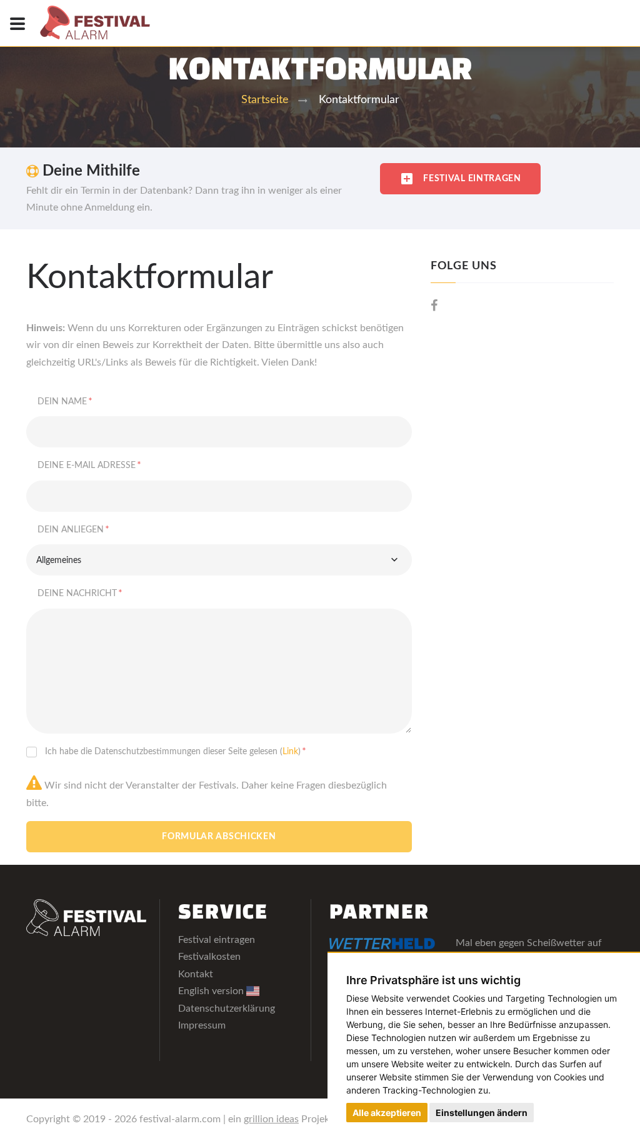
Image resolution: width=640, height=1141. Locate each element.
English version (212, 991)
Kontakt (195, 974)
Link (290, 751)
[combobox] (219, 559)
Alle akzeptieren (386, 1112)
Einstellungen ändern (482, 1112)
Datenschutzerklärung (226, 1009)
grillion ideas (271, 1119)
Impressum (202, 1025)
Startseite (265, 100)
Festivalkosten (209, 957)
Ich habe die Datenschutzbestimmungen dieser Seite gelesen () (175, 751)
